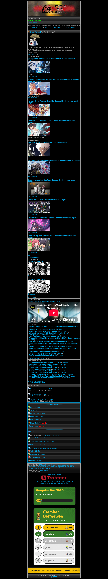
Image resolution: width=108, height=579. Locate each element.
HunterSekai (46, 435)
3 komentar (32, 276)
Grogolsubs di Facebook (39, 438)
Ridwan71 (35, 396)
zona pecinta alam (36, 394)
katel (48, 465)
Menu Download (35, 420)
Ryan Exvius (39, 467)
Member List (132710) (37, 454)
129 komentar (32, 252)
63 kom (63, 331)
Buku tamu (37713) (36, 416)
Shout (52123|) (36, 410)
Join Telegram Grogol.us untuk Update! (43, 448)
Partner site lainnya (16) (38, 461)
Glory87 (34, 390)
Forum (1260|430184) (37, 413)
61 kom (62, 351)
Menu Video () (38, 426)
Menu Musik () (38, 423)
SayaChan (31, 467)
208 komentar (32, 176)
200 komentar (32, 97)
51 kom (59, 329)
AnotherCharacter (44, 468)
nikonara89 (35, 401)
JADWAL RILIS (37, 27)
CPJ (40, 465)
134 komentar (32, 157)
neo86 (44, 465)
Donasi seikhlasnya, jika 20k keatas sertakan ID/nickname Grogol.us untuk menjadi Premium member (54, 482)
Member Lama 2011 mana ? (39, 399)
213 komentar (32, 117)
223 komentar (32, 214)
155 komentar (32, 196)
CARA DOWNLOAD (69, 27)
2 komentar (32, 294)
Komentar (31, 54)
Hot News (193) (35, 407)
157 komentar (32, 139)
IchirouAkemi (69, 467)
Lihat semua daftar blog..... (37, 358)
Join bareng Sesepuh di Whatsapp (42, 441)
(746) (51, 399)
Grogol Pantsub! (35, 32)
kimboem (54, 465)
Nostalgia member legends (39, 389)
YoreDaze (55, 435)
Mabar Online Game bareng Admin (42, 445)
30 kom (58, 301)
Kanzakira (53, 467)
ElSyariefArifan (33, 468)
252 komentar (32, 232)
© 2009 (54, 577)
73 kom (57, 335)
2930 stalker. (44, 470)
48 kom (62, 336)
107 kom (31, 340)
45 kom (70, 341)
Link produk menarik (54, 474)
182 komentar (32, 76)
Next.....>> (31, 255)
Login (30, 22)
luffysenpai (61, 467)
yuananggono (62, 465)
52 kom (30, 345)
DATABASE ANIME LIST (52, 27)
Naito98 (47, 467)
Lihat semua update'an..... (36, 381)
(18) (44, 394)
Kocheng (56, 369)
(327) (50, 389)
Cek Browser (34, 432)
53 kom (60, 355)
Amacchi (66, 362)
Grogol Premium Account (38, 457)
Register (36, 22)
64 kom (59, 353)
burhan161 (70, 465)
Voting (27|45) (35, 451)
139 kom (69, 346)
